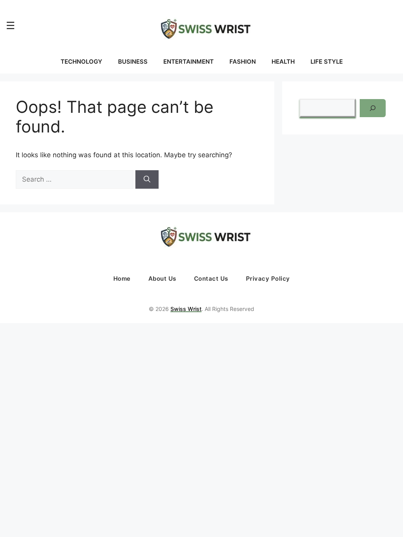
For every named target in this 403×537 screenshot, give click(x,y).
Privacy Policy (268, 278)
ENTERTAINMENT (188, 61)
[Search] (147, 179)
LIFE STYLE (327, 61)
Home (122, 278)
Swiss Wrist (186, 308)
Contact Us (211, 278)
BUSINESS (133, 61)
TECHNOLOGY (81, 61)
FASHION (242, 61)
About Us (162, 278)
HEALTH (283, 61)
